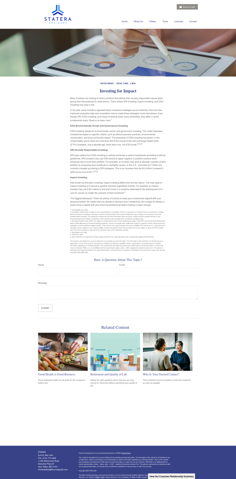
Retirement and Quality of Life (108, 374)
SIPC (103, 477)
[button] (125, 21)
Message (42, 282)
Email (122, 264)
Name (41, 264)
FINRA (97, 477)
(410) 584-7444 (46, 455)
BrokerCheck (126, 453)
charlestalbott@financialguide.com (53, 469)
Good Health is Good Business (56, 374)
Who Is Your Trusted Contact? (161, 374)
